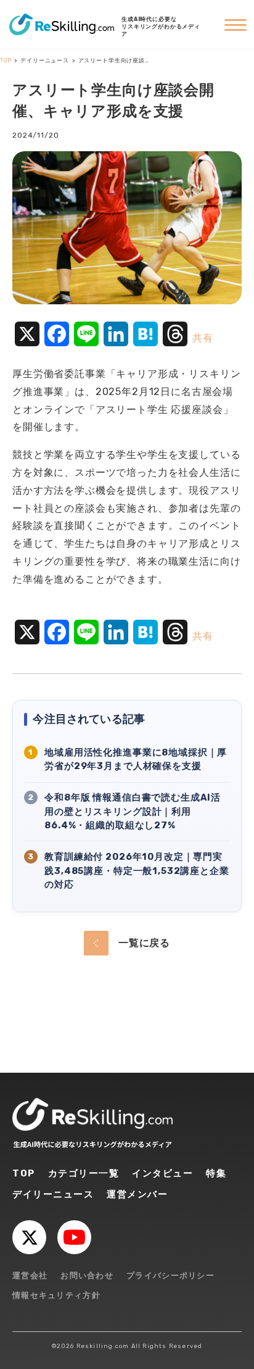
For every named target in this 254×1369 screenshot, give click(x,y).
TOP (23, 1173)
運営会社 (29, 1275)
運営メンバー (137, 1194)
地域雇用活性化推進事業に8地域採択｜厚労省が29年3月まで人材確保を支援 (135, 759)
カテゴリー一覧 (84, 1173)
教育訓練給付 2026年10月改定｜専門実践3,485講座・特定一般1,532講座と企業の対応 (136, 871)
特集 (216, 1173)
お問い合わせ (86, 1275)
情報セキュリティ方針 (56, 1295)
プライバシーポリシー (170, 1275)
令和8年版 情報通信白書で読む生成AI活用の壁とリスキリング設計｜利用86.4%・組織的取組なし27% (132, 811)
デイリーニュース (53, 1194)
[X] (29, 1237)
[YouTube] (74, 1237)
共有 (202, 338)
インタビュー (162, 1173)
